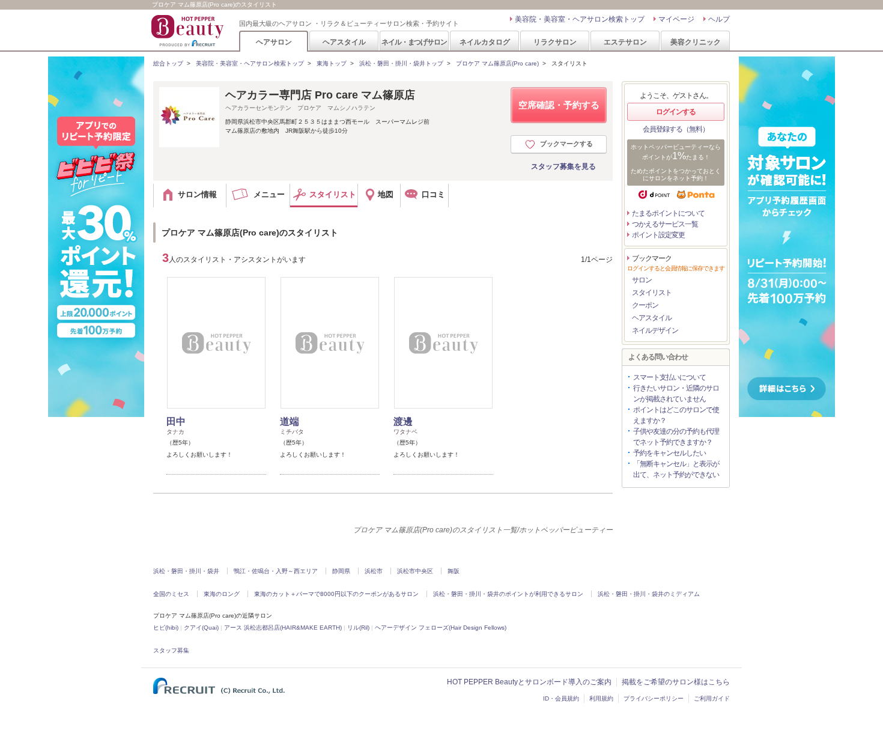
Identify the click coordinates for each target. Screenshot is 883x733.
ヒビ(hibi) (165, 627)
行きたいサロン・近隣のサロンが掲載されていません (676, 393)
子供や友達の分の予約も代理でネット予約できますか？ (676, 436)
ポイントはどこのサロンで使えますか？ (676, 415)
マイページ (676, 19)
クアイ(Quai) (201, 627)
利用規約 (601, 698)
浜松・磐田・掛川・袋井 (186, 571)
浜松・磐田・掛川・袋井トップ (401, 63)
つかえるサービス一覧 (665, 224)
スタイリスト (652, 292)
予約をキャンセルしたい (669, 453)
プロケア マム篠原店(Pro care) (497, 63)
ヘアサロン (274, 41)
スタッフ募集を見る (563, 166)
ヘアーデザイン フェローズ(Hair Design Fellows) (440, 627)
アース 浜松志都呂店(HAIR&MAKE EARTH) (283, 627)
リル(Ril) (358, 627)
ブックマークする (566, 143)
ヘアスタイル (344, 41)
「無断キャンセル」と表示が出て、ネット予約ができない (676, 469)
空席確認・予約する (558, 105)
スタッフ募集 (171, 650)
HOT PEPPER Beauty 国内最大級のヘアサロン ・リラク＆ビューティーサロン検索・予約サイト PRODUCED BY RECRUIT (188, 30)
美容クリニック (695, 41)
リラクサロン (555, 41)
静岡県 (341, 571)
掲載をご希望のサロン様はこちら (676, 682)
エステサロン (625, 41)
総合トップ (168, 63)
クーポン (645, 305)
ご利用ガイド (712, 698)
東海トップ (332, 63)
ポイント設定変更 (658, 235)
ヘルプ (719, 19)
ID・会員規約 (561, 698)
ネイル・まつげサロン (413, 41)
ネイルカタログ (485, 41)
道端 (289, 421)
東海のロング (222, 594)
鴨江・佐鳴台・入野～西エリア (276, 571)
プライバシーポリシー (654, 698)
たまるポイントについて (668, 213)
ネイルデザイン (655, 330)
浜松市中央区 (415, 571)
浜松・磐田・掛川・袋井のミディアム (649, 594)
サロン (642, 280)
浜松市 (374, 571)
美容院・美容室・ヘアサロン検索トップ (580, 19)
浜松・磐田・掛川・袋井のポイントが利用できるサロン (508, 594)
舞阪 (454, 571)
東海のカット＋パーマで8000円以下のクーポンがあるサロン (336, 594)
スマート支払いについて (669, 377)
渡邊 (403, 421)
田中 (176, 421)
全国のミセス (171, 594)
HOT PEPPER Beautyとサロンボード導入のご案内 (529, 682)
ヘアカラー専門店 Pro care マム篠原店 (320, 95)
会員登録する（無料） (676, 129)
